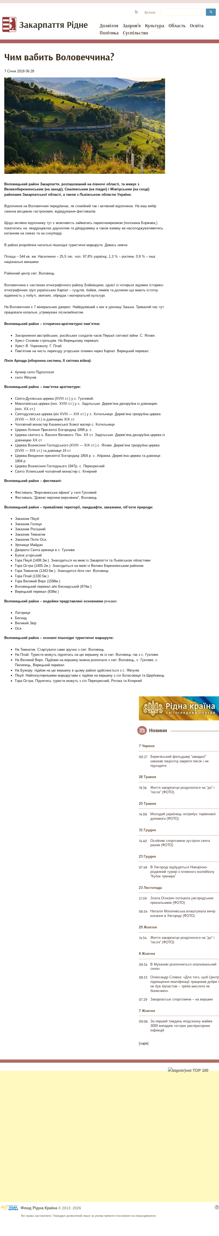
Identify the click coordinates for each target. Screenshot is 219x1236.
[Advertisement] (109, 1136)
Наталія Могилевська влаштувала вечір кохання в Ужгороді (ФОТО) (182, 913)
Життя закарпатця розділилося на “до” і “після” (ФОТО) (182, 790)
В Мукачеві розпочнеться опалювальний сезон (183, 966)
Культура (154, 26)
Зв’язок (149, 12)
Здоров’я (132, 26)
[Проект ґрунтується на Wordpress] (217, 1207)
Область (177, 26)
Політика (109, 33)
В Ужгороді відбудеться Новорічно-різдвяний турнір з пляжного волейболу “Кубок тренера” (182, 871)
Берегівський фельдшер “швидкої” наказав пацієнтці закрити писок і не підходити (179, 761)
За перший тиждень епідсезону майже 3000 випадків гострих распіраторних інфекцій (181, 1025)
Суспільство (135, 33)
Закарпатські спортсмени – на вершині (181, 999)
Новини (158, 730)
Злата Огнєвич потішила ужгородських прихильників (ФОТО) (182, 900)
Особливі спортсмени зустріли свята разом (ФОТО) (180, 843)
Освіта (197, 26)
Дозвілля (109, 26)
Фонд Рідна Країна (39, 1208)
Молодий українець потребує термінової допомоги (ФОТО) (183, 816)
